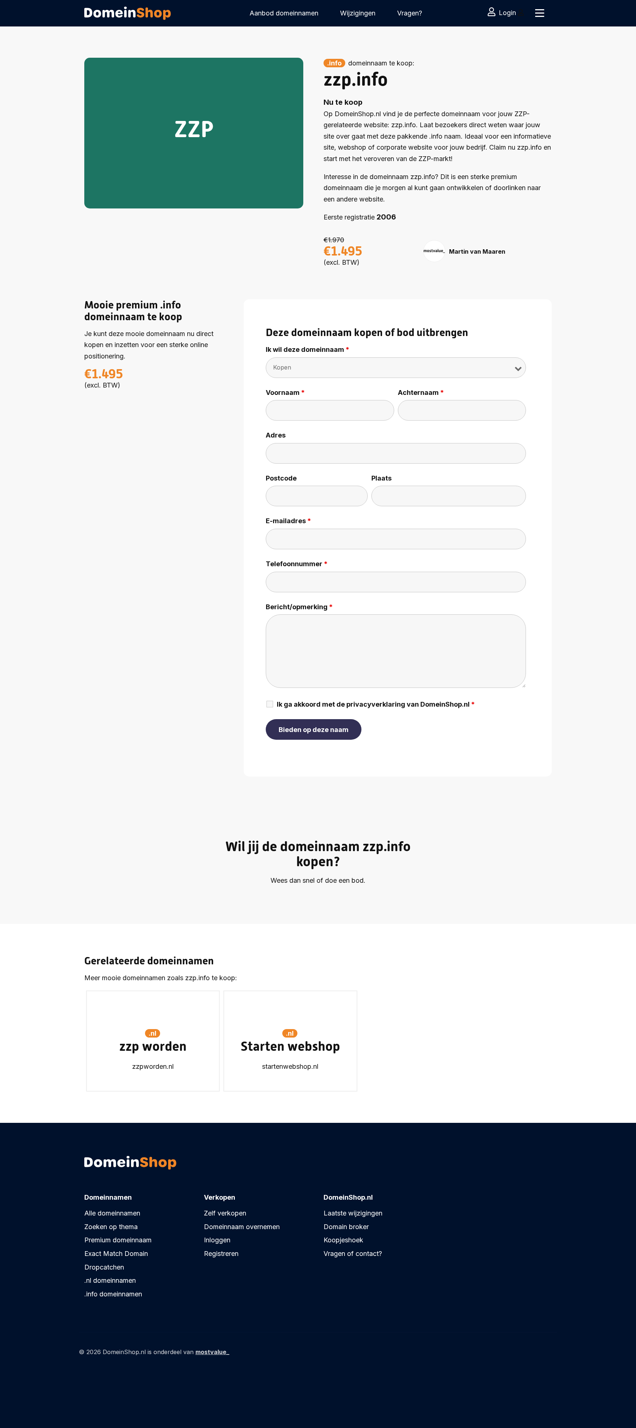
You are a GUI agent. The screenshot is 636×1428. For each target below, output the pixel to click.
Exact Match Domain (116, 1253)
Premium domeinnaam (118, 1240)
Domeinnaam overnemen (242, 1227)
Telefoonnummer (297, 564)
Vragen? (409, 13)
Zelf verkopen (225, 1213)
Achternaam (421, 392)
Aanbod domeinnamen (284, 13)
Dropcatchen (104, 1267)
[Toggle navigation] (540, 13)
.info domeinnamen (113, 1294)
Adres (276, 435)
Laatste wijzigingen (353, 1213)
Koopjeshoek (343, 1240)
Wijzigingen (357, 13)
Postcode (281, 478)
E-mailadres (288, 521)
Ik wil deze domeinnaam (307, 349)
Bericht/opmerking (299, 607)
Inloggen (217, 1240)
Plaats (381, 478)
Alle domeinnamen (112, 1213)
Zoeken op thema (111, 1227)
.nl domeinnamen (110, 1280)
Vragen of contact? (353, 1253)
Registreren (221, 1253)
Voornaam (285, 392)
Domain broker (346, 1227)
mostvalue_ (212, 1352)
